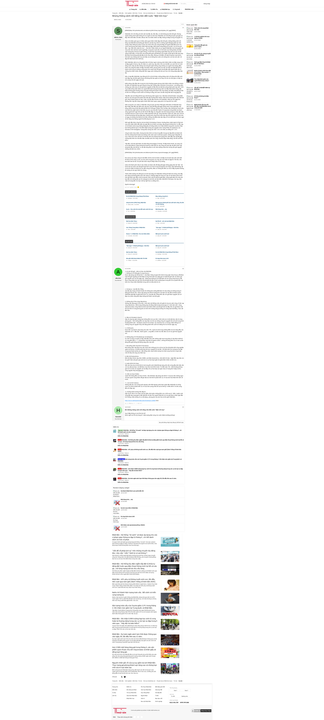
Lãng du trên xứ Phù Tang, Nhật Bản (136, 202)
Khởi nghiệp (158, 701)
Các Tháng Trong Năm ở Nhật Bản (135, 227)
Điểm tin (116, 427)
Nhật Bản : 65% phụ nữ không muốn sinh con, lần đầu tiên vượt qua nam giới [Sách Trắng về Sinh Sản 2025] (149, 450)
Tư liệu (114, 692)
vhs (158, 206)
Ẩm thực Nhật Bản (146, 687)
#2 (183, 268)
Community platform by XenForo (145, 710)
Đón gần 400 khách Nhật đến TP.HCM (136, 258)
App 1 (175, 690)
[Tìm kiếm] (200, 3)
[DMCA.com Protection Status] (201, 711)
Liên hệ (114, 695)
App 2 (186, 690)
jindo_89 (130, 223)
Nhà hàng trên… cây (161, 209)
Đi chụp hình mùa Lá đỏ (162, 258)
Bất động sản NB (160, 687)
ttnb (158, 223)
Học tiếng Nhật (145, 692)
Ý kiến (157, 695)
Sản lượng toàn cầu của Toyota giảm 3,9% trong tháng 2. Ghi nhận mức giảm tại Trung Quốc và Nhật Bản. (150, 460)
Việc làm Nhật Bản (132, 695)
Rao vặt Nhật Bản (146, 701)
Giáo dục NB (158, 690)
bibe (158, 198)
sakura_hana (117, 19)
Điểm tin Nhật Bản (123, 436)
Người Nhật (144, 695)
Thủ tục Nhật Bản (131, 692)
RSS (114, 717)
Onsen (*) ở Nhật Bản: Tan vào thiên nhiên (138, 234)
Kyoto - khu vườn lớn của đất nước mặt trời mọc (139, 209)
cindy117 (129, 260)
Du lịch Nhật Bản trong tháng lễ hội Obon (137, 196)
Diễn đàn (144, 9)
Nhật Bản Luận (189, 9)
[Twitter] (138, 717)
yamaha (159, 260)
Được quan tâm (192, 25)
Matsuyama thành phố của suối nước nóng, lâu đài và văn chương (170, 203)
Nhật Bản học (166, 9)
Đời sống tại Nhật (132, 690)
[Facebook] (134, 717)
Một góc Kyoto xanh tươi (162, 234)
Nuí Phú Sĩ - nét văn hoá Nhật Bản (165, 221)
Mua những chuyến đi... (162, 196)
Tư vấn (173, 696)
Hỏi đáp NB (158, 692)
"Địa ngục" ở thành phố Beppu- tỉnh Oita (167, 227)
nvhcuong (159, 211)
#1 (183, 27)
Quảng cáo (184, 696)
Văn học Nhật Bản (146, 690)
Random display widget (121, 488)
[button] (148, 9)
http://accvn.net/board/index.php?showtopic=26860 (140, 400)
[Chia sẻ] (179, 28)
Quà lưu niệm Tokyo (131, 221)
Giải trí (143, 698)
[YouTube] (141, 717)
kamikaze (130, 198)
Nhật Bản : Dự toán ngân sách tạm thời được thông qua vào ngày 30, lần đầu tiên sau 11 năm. (147, 478)
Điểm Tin (155, 9)
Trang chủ (134, 9)
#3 (183, 407)
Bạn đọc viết (158, 698)
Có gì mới (177, 9)
